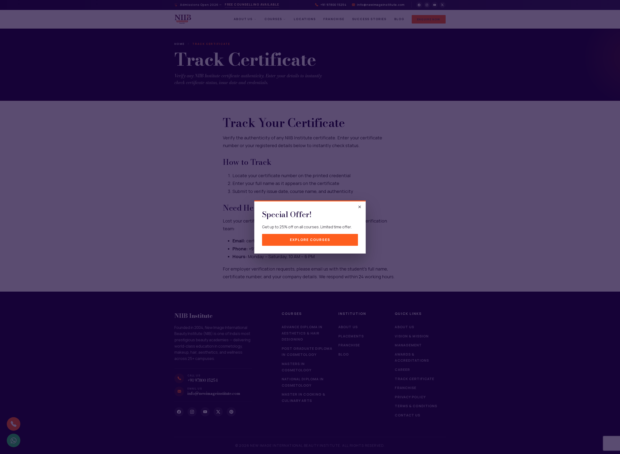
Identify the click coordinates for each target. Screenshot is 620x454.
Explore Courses (310, 239)
